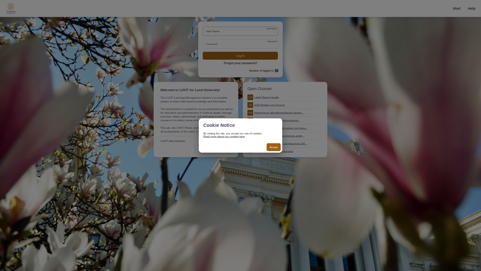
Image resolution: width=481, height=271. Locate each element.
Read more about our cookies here (224, 136)
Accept (274, 147)
